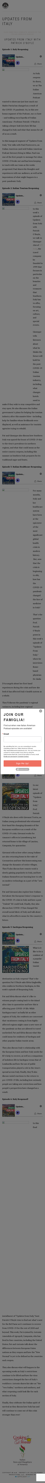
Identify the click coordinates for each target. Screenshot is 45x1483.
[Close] (41, 711)
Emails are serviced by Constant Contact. (16, 756)
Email (6, 734)
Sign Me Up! (22, 763)
